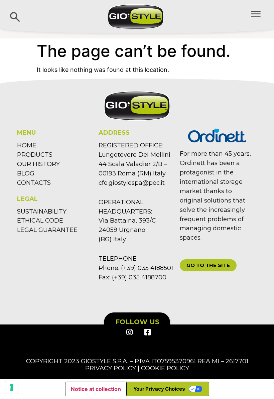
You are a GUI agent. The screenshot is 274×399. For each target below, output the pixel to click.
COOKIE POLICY (165, 368)
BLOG (25, 173)
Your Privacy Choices (159, 389)
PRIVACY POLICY (110, 368)
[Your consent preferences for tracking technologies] (11, 387)
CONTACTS (34, 182)
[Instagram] (129, 332)
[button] (208, 265)
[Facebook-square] (147, 332)
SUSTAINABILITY (41, 211)
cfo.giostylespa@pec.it (132, 182)
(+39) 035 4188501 (147, 268)
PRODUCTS (34, 154)
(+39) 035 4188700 (139, 277)
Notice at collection (96, 389)
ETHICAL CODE (40, 220)
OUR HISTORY (38, 164)
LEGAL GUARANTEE (47, 230)
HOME (26, 145)
